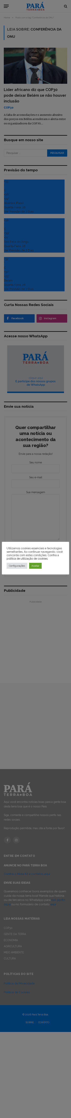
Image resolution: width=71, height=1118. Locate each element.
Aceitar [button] (35, 565)
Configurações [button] (17, 565)
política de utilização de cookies (27, 558)
